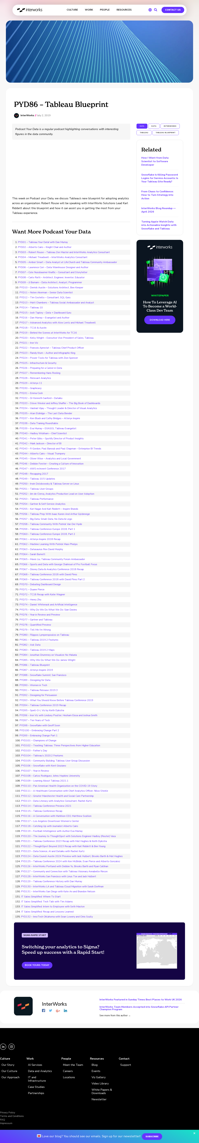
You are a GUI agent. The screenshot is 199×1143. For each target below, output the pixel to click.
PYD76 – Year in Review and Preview (39, 614)
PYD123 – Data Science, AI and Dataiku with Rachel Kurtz (53, 851)
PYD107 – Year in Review (35, 771)
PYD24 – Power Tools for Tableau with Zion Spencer (48, 358)
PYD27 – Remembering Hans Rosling (39, 373)
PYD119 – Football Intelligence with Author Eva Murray (52, 831)
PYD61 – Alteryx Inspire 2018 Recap (39, 539)
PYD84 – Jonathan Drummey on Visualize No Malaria (48, 655)
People (66, 1059)
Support (125, 1065)
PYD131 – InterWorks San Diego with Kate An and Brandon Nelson (58, 891)
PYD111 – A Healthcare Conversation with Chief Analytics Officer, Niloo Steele (64, 791)
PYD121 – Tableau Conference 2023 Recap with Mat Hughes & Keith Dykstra (64, 841)
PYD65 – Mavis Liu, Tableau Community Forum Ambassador (52, 559)
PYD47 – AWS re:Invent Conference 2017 (42, 468)
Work (30, 1059)
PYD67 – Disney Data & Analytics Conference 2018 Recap (51, 569)
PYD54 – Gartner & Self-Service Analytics (42, 504)
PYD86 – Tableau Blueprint (34, 665)
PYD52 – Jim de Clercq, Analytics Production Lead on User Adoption (56, 494)
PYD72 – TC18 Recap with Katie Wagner (42, 594)
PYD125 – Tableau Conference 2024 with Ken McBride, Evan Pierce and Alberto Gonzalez (70, 861)
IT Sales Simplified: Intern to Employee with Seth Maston (53, 906)
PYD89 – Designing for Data (34, 680)
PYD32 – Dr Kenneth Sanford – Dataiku (40, 398)
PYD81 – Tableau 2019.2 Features (38, 640)
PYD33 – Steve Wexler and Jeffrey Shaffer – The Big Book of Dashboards (59, 403)
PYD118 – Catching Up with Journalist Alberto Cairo (49, 826)
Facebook (43, 1010)
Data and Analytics (40, 1071)
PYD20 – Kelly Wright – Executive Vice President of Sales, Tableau (56, 338)
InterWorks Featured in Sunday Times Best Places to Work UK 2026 (141, 999)
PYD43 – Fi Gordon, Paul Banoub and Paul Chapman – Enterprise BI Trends (60, 448)
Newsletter (99, 1099)
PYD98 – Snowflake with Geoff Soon (39, 725)
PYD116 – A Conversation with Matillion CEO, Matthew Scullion (56, 816)
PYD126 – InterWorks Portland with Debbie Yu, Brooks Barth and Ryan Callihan (64, 866)
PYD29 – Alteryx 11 (30, 383)
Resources (97, 1059)
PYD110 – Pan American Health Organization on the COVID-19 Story (59, 786)
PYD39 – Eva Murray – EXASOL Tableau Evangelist (47, 428)
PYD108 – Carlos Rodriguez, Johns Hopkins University (50, 775)
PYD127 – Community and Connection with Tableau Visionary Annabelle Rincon (64, 871)
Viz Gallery (99, 1077)
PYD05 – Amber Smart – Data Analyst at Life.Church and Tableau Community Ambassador (67, 262)
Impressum (6, 1123)
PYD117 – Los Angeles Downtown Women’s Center (50, 821)
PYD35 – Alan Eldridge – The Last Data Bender (45, 413)
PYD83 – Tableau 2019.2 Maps (37, 650)
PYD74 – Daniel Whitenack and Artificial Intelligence (48, 604)
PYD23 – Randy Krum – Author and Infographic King (47, 353)
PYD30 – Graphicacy (30, 388)
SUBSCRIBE (152, 1136)
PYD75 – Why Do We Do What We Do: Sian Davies (48, 609)
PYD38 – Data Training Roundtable (38, 423)
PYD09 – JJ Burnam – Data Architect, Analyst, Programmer (50, 282)
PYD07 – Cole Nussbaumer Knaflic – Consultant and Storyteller (52, 272)
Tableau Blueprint (166, 133)
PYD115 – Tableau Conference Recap (41, 811)
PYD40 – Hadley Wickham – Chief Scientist (43, 433)
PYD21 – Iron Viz (28, 343)
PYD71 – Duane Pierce (31, 589)
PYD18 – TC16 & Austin (32, 327)
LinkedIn (65, 1010)
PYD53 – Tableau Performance (36, 499)
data (153, 126)
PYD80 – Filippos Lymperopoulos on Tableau (44, 635)
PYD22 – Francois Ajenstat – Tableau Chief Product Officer (51, 348)
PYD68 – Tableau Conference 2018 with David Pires (48, 574)
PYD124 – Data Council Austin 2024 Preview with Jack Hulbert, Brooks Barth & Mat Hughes (72, 856)
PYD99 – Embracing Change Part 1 (38, 735)
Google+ (58, 1011)
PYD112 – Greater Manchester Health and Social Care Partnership (57, 796)
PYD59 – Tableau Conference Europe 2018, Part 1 (47, 529)
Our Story (8, 1065)
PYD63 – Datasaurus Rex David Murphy (41, 549)
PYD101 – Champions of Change (38, 740)
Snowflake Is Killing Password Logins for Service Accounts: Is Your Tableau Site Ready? (159, 178)
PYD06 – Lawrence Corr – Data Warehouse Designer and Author (53, 267)
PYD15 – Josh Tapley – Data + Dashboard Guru (45, 312)
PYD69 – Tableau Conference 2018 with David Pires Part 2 (52, 579)
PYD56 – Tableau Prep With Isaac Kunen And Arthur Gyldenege (54, 514)
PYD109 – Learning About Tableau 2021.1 (44, 780)
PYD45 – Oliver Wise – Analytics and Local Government (50, 458)
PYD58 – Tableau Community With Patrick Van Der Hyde (50, 524)
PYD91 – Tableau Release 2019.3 (38, 690)
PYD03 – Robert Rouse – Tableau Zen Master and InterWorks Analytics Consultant (64, 252)
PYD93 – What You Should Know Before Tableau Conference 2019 (56, 700)
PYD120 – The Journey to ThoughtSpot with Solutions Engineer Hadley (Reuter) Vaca (68, 836)
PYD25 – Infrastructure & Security (37, 363)
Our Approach (10, 1077)
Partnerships (36, 1093)
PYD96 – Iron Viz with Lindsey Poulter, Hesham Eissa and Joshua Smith (58, 715)
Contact (124, 1059)
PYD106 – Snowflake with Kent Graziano (43, 765)
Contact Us (173, 9)
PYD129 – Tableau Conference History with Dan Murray (51, 881)
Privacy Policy (7, 1112)
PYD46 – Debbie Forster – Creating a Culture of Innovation (51, 463)
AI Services (35, 1065)
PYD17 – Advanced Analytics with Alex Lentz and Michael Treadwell (57, 322)
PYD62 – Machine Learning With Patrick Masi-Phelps (48, 544)
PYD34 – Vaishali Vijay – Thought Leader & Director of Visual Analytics (58, 408)
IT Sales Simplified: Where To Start (41, 896)
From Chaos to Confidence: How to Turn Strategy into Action (157, 195)
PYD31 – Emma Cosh (31, 393)
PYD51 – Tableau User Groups (36, 489)
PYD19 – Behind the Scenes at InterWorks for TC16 (48, 332)
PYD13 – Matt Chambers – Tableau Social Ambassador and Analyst (56, 302)
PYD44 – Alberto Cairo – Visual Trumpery (42, 453)
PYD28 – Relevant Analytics (35, 378)
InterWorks (30, 10)
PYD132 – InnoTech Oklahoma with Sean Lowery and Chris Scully (57, 916)
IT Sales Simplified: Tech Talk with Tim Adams (47, 901)
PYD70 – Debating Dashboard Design (40, 584)
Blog (95, 1065)
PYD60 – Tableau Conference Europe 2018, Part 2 (47, 534)
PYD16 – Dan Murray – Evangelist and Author (44, 317)
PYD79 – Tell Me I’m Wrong (35, 629)
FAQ (2, 1119)
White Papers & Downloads (102, 1091)
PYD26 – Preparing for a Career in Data (40, 368)
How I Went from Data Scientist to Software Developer (155, 161)
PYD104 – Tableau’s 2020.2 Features (42, 755)
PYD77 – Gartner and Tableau (35, 619)
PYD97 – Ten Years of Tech (34, 720)
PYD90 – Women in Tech (33, 685)
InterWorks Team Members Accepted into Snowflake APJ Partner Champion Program (139, 1008)
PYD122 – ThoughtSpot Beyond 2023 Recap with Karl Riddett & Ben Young (63, 846)
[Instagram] (11, 1049)
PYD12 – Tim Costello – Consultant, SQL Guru (44, 297)
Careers (68, 1071)
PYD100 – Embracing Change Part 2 (39, 730)
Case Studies (36, 1087)
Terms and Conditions (12, 1116)
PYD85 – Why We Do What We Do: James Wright (47, 660)
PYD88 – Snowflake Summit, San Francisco (42, 675)
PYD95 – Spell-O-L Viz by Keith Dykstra (41, 710)
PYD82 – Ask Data (29, 645)
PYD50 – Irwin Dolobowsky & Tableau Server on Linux (49, 483)
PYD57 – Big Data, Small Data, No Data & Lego (45, 519)
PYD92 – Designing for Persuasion (38, 695)
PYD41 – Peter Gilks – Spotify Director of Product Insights (51, 438)
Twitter (50, 1010)
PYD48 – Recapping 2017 (33, 473)
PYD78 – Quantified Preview (35, 624)
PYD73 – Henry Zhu (30, 599)
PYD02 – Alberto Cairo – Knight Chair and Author (44, 247)
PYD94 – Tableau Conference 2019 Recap (42, 705)
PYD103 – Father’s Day (34, 750)
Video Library (100, 1083)
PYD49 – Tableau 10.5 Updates (37, 478)
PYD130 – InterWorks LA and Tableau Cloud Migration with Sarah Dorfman (62, 886)
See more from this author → (115, 1015)
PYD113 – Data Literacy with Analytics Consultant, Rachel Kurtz (56, 801)
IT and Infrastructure (37, 1079)
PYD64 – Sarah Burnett (32, 554)
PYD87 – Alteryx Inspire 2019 (36, 670)
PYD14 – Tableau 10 (31, 307)
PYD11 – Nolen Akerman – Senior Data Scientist (46, 292)
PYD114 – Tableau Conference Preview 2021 (46, 806)
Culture (5, 1059)
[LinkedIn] (3, 1049)
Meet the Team (73, 1065)
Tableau (144, 133)
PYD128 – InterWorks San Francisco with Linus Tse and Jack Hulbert (58, 876)
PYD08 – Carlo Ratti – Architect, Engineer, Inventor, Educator (51, 277)
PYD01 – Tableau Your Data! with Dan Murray (43, 242)
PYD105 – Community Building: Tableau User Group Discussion (55, 760)
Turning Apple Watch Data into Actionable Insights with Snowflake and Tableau (158, 225)
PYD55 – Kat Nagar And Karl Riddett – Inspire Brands (48, 509)
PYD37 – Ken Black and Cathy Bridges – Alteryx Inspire (49, 418)
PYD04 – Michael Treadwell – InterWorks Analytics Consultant (52, 257)
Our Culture (9, 1071)
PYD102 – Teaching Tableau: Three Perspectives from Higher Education (60, 745)
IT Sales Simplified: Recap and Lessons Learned (47, 911)
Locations (69, 1077)
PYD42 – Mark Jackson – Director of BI (40, 443)
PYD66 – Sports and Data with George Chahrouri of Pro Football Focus (58, 564)
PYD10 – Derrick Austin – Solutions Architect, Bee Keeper (51, 287)
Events (96, 1071)
